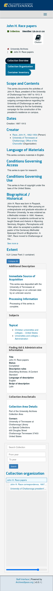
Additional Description (22, 266)
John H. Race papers (17, 480)
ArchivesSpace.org (24, 582)
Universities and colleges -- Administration (27, 337)
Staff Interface (22, 579)
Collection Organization (20, 66)
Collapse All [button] (13, 261)
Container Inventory (18, 72)
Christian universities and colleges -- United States (26, 331)
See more (12, 243)
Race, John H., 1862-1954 (25, 134)
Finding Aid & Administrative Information (25, 349)
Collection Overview (18, 60)
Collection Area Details (22, 396)
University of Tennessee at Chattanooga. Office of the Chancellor (25, 140)
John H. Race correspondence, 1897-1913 (30, 484)
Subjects (14, 315)
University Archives (19, 48)
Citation (38, 42)
